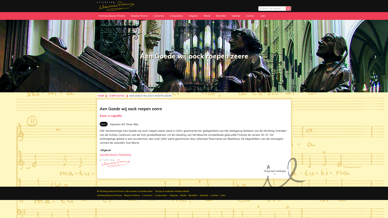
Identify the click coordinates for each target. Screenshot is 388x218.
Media (207, 15)
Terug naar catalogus (275, 171)
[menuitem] (112, 16)
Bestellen (221, 15)
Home (101, 95)
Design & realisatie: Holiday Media (172, 191)
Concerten (158, 15)
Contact (250, 15)
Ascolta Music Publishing (115, 154)
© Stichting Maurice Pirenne (124, 191)
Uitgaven (193, 15)
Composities (176, 15)
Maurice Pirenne (139, 15)
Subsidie (236, 15)
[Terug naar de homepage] (115, 5)
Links (262, 15)
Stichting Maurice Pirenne (112, 15)
